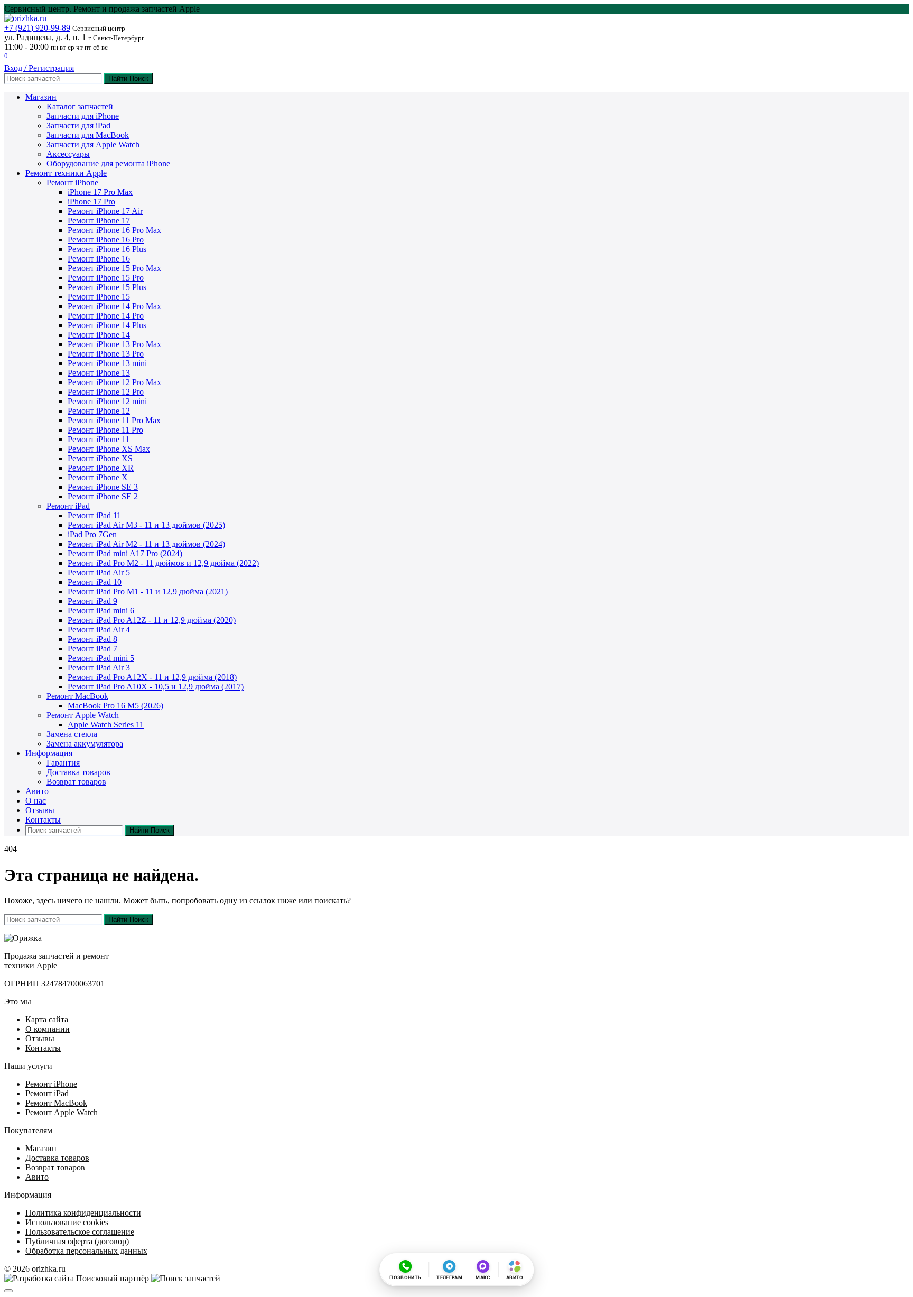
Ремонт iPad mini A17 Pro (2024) (125, 553)
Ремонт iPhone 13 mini (107, 363)
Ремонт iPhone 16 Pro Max (114, 230)
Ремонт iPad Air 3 (99, 667)
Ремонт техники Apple (66, 173)
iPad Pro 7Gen (92, 534)
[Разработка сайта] (39, 1278)
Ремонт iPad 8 (92, 638)
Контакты (43, 819)
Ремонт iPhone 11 (98, 439)
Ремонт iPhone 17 (99, 220)
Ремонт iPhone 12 (99, 410)
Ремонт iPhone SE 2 (103, 496)
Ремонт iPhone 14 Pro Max (114, 306)
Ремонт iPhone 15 (99, 296)
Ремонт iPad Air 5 (99, 572)
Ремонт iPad (68, 505)
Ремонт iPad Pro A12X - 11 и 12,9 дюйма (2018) (152, 677)
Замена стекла (71, 734)
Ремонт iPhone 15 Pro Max (114, 268)
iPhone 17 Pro (91, 201)
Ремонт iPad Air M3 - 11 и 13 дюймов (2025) (146, 524)
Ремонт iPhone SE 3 (103, 486)
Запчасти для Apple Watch (92, 144)
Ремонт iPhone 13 (99, 372)
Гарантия (63, 762)
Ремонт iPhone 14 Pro (106, 315)
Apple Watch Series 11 (106, 724)
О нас (35, 800)
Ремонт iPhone (72, 182)
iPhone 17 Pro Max (100, 192)
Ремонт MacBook (77, 696)
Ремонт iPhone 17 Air (105, 211)
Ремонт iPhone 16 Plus (107, 249)
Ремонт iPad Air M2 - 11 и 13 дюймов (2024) (146, 543)
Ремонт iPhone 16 (99, 258)
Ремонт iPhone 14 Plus (107, 325)
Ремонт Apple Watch (82, 715)
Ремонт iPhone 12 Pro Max (114, 382)
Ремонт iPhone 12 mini (107, 401)
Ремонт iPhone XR (101, 467)
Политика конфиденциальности (83, 1212)
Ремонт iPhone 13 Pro (106, 353)
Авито (37, 791)
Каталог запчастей (79, 106)
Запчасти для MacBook (87, 134)
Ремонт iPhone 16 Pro (106, 239)
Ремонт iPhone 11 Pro (105, 429)
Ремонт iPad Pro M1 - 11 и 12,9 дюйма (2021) (148, 591)
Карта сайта (46, 1019)
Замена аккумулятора (84, 743)
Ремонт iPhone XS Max (109, 448)
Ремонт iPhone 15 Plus (107, 287)
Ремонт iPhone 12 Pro (106, 391)
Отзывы (39, 810)
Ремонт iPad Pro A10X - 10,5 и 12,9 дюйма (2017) (156, 686)
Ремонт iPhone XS (100, 458)
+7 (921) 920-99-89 (37, 27)
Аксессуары (68, 154)
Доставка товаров (78, 772)
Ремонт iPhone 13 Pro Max (114, 344)
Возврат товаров (76, 781)
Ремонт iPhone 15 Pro (106, 277)
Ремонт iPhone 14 (99, 334)
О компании (47, 1028)
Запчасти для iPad (78, 125)
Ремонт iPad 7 (92, 648)
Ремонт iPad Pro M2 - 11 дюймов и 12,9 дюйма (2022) (163, 562)
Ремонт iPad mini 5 (101, 658)
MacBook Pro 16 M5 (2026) (115, 705)
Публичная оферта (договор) (77, 1241)
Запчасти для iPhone (82, 115)
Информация (48, 753)
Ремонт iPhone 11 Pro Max (114, 420)
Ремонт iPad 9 (92, 600)
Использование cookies (66, 1222)
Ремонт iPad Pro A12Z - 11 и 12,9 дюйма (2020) (152, 619)
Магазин (41, 96)
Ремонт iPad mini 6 (101, 610)
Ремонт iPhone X (98, 477)
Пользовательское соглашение (79, 1231)
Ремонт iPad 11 (94, 515)
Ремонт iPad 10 (95, 581)
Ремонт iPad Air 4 (99, 629)
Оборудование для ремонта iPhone (108, 163)
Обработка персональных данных (86, 1250)
